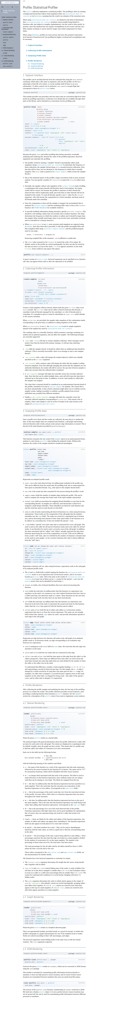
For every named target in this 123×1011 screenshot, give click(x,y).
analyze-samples (40, 205)
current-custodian (54, 299)
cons (45, 468)
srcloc (36, 577)
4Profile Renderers (34, 61)
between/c (39, 731)
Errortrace (38, 16)
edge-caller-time (53, 852)
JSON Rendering (8, 61)
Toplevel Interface (8, 19)
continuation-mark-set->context (44, 20)
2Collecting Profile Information (39, 50)
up (12, 7)
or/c (47, 133)
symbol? (31, 290)
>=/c (33, 126)
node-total (69, 788)
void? (63, 722)
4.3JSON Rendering (35, 68)
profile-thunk (44, 88)
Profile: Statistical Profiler (9, 17)
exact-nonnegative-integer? (45, 128)
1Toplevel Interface (34, 45)
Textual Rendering (9, 50)
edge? (41, 559)
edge (40, 516)
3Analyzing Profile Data (36, 55)
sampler (57, 439)
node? (40, 472)
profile (27, 255)
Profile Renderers (8, 48)
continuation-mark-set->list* (43, 404)
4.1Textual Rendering (36, 64)
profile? (41, 133)
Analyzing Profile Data (9, 34)
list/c (52, 137)
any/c (73, 121)
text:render (38, 135)
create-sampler (60, 172)
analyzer (78, 694)
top (2, 7)
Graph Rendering (9, 55)
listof (41, 294)
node (31, 546)
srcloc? (40, 551)
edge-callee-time (70, 852)
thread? (41, 292)
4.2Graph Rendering (35, 66)
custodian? (49, 292)
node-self (77, 805)
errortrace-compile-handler (54, 229)
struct (26, 449)
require (27, 92)
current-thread (67, 186)
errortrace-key (55, 326)
